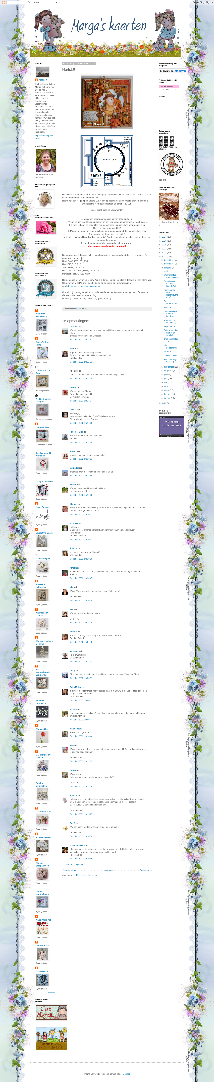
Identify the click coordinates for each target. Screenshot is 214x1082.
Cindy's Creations (44, 481)
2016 (164, 241)
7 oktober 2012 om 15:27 (81, 814)
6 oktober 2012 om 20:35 (81, 559)
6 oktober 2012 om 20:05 (81, 514)
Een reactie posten (74, 864)
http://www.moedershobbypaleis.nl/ (83, 286)
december (169, 260)
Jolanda (73, 548)
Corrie (73, 770)
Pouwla (73, 410)
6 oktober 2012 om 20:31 (81, 539)
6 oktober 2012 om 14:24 (81, 401)
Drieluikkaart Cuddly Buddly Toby (171, 283)
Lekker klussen (171, 355)
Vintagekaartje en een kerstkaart (170, 313)
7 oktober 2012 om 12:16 (81, 786)
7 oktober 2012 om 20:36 (81, 858)
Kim (72, 587)
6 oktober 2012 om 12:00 (81, 378)
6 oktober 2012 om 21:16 (81, 623)
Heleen (73, 484)
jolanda (73, 451)
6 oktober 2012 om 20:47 (81, 578)
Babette (73, 632)
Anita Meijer (75, 687)
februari (168, 394)
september (169, 367)
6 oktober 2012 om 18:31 (81, 459)
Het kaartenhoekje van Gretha (43, 672)
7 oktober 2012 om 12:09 (81, 761)
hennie (73, 387)
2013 (164, 252)
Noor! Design (42, 507)
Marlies (73, 709)
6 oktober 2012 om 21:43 (81, 642)
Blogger (126, 1074)
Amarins (74, 568)
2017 (164, 237)
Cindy (72, 670)
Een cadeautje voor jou (170, 360)
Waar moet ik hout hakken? (171, 276)
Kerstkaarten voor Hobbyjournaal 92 (171, 293)
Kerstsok (168, 307)
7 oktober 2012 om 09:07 (81, 720)
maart (167, 390)
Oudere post (145, 870)
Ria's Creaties (76, 432)
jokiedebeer (75, 729)
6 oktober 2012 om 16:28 (81, 423)
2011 (164, 403)
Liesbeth (74, 326)
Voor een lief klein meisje (170, 321)
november (169, 264)
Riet (72, 609)
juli (165, 374)
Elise (72, 349)
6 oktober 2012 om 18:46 (81, 476)
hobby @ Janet (43, 427)
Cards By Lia (42, 971)
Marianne (74, 651)
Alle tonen (51, 992)
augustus (168, 371)
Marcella (74, 523)
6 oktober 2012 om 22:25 (81, 661)
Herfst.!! (167, 352)
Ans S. (73, 823)
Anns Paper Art (43, 920)
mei (166, 382)
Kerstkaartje (169, 326)
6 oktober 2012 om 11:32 (81, 340)
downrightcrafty (77, 845)
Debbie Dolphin (43, 559)
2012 (164, 256)
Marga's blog (42, 729)
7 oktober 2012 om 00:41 (81, 700)
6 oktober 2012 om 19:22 (81, 495)
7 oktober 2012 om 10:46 (81, 736)
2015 (164, 245)
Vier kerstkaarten (171, 346)
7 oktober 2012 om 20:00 (81, 836)
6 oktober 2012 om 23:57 (81, 678)
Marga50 (42, 80)
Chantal (73, 504)
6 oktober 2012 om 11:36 (81, 362)
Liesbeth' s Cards (44, 533)
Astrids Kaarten (43, 837)
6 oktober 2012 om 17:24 (81, 442)
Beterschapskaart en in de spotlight (171, 332)
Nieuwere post (69, 870)
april (166, 386)
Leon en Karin (42, 945)
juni (166, 378)
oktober (168, 268)
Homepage (108, 870)
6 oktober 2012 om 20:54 (81, 600)
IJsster (167, 271)
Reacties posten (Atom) (86, 875)
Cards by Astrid (43, 811)
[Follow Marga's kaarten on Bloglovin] (173, 73)
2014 (164, 249)
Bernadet (74, 468)
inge (72, 745)
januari (167, 398)
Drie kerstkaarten (171, 302)
